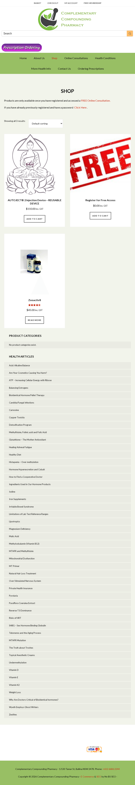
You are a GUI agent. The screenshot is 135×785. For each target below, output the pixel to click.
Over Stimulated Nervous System (25, 581)
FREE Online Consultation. (96, 100)
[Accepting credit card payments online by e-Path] (94, 753)
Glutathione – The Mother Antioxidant (27, 439)
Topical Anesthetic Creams (22, 655)
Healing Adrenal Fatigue (20, 447)
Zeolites (13, 714)
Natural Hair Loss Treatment (22, 573)
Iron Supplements (17, 499)
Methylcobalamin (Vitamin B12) (24, 543)
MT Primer (14, 566)
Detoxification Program (20, 425)
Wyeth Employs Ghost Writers (23, 707)
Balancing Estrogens (18, 387)
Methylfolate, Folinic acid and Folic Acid (28, 432)
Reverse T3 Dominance (20, 610)
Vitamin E (13, 677)
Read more (34, 320)
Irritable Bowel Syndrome (21, 506)
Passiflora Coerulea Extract (22, 603)
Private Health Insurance (20, 588)
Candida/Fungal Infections (21, 402)
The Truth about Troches (21, 647)
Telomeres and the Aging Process (25, 633)
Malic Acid (14, 536)
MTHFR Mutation (17, 640)
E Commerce (87, 776)
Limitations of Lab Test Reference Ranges (28, 514)
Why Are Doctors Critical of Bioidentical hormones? (33, 699)
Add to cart (35, 219)
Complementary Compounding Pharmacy (67, 19)
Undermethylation (18, 662)
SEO (98, 776)
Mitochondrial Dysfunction (22, 558)
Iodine (12, 491)
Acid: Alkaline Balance (19, 365)
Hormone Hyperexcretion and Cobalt (27, 469)
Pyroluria (13, 595)
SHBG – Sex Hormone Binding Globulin (27, 625)
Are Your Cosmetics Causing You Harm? (28, 373)
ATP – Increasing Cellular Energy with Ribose (30, 380)
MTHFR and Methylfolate (21, 551)
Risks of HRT (15, 618)
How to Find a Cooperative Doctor (25, 477)
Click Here (80, 107)
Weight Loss (15, 692)
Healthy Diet (15, 454)
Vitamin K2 (14, 685)
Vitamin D (14, 670)
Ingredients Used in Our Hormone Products (30, 484)
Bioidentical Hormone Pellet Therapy (26, 395)
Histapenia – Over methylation (23, 462)
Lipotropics (14, 521)
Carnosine (14, 410)
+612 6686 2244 (111, 769)
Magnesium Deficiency (19, 529)
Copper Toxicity (17, 417)
